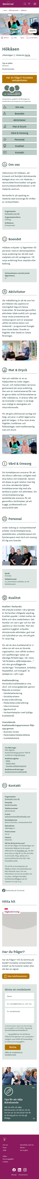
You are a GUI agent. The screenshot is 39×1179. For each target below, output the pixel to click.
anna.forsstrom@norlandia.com (17, 816)
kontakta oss (22, 850)
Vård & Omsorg (19, 133)
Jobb (4, 1150)
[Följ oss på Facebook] (14, 1169)
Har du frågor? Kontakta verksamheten (19, 79)
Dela (15, 38)
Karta (27, 55)
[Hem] (8, 4)
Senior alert (10, 763)
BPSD (8, 761)
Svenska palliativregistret (16, 766)
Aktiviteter (19, 120)
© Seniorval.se (23, 1175)
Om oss (19, 107)
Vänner (22, 1147)
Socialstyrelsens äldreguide (16, 771)
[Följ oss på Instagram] (25, 1169)
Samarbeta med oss (27, 1145)
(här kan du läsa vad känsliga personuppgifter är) (18, 1029)
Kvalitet (19, 146)
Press (4, 1147)
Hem (5, 10)
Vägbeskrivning (11, 911)
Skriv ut (6, 38)
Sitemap (13, 1175)
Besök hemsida (8, 69)
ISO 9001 (21, 755)
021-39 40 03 (10, 810)
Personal (19, 139)
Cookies (5, 1161)
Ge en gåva (24, 1150)
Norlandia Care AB (12, 213)
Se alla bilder (33, 38)
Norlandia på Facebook (15, 890)
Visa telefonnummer (17, 976)
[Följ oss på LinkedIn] (19, 1169)
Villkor (5, 1156)
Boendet (19, 113)
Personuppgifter (8, 1159)
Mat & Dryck (19, 126)
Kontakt (19, 152)
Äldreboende (13, 10)
